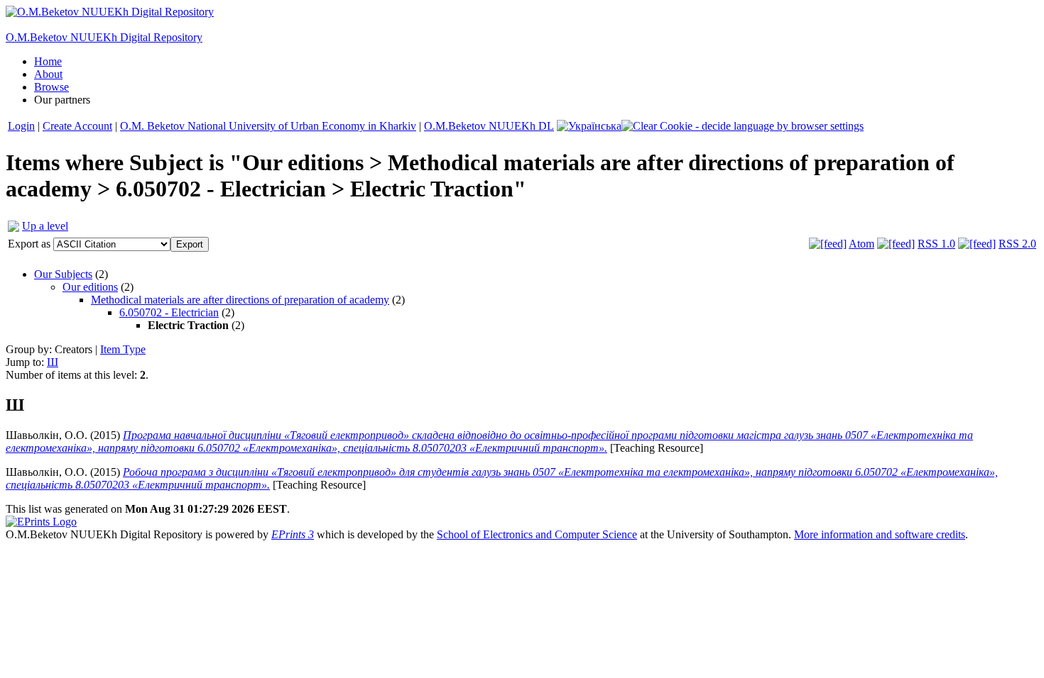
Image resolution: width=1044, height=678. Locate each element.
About (48, 74)
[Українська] (589, 126)
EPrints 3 (292, 534)
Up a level (45, 226)
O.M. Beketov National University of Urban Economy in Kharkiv (268, 126)
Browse (51, 87)
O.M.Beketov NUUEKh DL (489, 126)
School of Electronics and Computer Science (537, 534)
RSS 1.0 (936, 244)
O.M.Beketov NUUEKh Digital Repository (104, 37)
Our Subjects (63, 274)
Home (48, 61)
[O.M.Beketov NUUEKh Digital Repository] (110, 12)
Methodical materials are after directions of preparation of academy (240, 300)
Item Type (123, 349)
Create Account (77, 126)
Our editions (90, 287)
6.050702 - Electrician (169, 312)
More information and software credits (879, 534)
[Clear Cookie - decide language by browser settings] (742, 126)
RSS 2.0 (1017, 244)
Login (21, 126)
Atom (861, 244)
